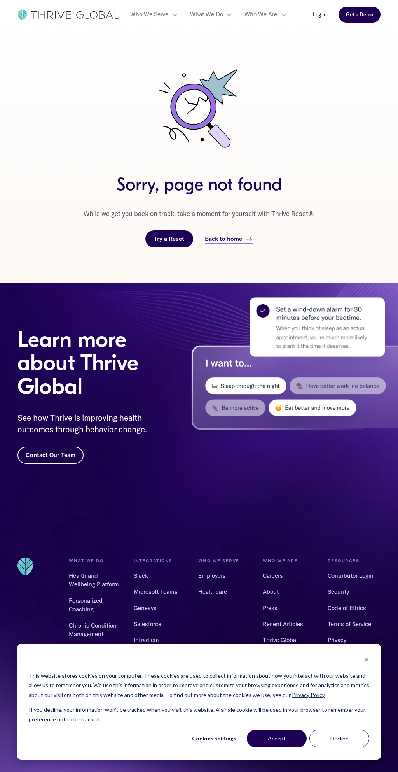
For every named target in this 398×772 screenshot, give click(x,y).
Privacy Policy (308, 694)
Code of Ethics (347, 608)
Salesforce (147, 624)
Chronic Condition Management (93, 630)
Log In (320, 14)
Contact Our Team (50, 455)
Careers (273, 575)
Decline (339, 738)
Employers (212, 575)
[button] (154, 14)
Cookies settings (214, 738)
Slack (141, 575)
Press (270, 608)
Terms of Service (349, 624)
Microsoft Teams (156, 591)
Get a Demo (359, 14)
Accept (277, 738)
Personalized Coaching (86, 605)
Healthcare (212, 591)
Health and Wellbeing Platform (94, 580)
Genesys (145, 608)
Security (338, 591)
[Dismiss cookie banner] (366, 661)
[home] (68, 15)
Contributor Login (351, 575)
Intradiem (146, 640)
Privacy (337, 640)
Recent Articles (283, 624)
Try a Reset (169, 238)
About (271, 591)
